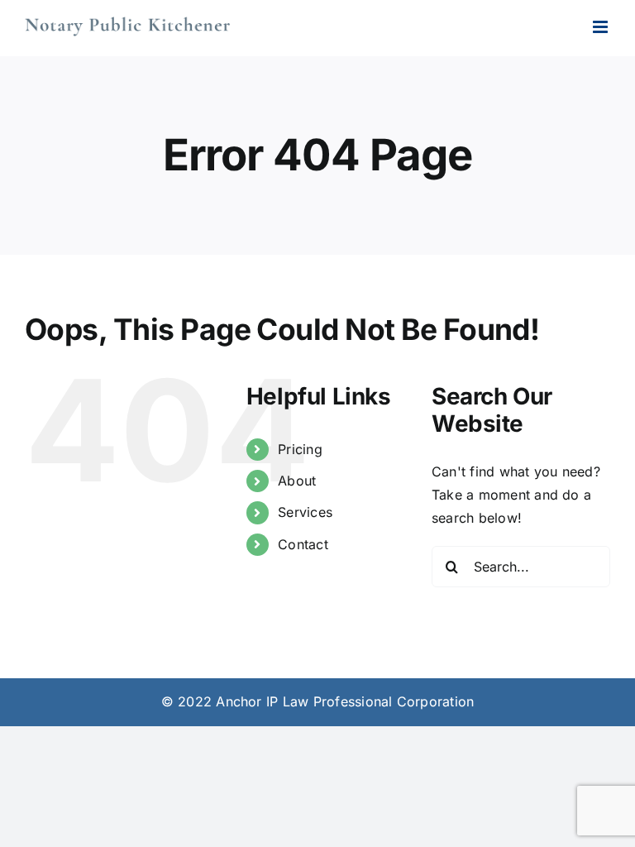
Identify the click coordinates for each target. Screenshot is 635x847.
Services (305, 512)
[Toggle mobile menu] (601, 27)
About (297, 480)
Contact (303, 544)
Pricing (300, 449)
